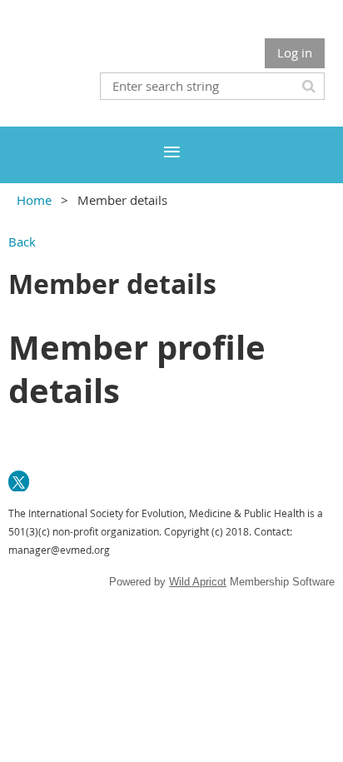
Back (22, 241)
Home (34, 200)
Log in (294, 52)
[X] (18, 481)
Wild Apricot (197, 581)
